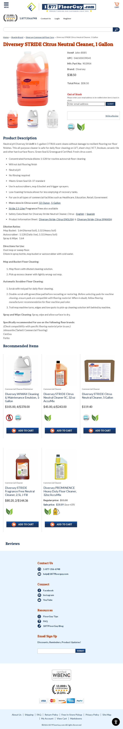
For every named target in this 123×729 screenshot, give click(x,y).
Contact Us (46, 19)
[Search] (57, 29)
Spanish (91, 213)
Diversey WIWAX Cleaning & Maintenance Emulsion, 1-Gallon (22, 397)
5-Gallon (56, 202)
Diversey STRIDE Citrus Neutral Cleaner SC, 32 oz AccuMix (59, 397)
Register (67, 19)
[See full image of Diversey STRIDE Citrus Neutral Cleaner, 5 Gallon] (99, 371)
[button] (110, 104)
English (80, 213)
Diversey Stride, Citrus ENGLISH (56, 219)
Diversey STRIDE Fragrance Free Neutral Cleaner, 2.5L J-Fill (20, 491)
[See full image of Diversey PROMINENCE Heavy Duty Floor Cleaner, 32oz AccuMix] (60, 464)
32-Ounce (44, 202)
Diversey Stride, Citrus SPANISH (94, 219)
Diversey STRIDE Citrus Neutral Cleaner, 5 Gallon (97, 395)
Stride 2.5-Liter (17, 208)
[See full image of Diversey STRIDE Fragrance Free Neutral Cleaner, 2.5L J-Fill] (22, 464)
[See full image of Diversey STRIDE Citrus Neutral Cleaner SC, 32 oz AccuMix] (60, 371)
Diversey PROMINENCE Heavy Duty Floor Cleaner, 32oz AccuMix (60, 491)
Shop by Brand (17, 37)
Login (57, 19)
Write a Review (112, 116)
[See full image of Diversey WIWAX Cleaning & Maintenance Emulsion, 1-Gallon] (22, 371)
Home (6, 37)
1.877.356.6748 (28, 18)
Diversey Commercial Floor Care (40, 37)
